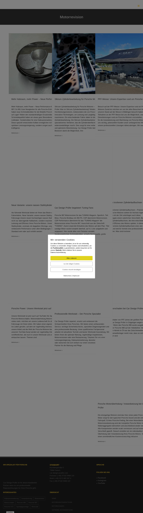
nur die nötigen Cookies (72, 264)
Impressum (76, 276)
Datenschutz (67, 276)
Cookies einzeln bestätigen (71, 269)
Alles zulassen (72, 258)
